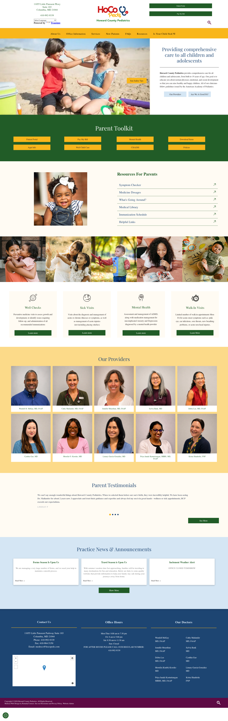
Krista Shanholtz (193, 677)
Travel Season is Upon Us (114, 562)
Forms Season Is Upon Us (46, 562)
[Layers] (72, 658)
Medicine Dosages (130, 192)
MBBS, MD (160, 680)
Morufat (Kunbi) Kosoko (165, 667)
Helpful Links (127, 222)
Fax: (37, 643)
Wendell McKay (162, 637)
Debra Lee (159, 657)
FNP (188, 680)
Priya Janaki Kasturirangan (166, 677)
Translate (55, 23)
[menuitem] (56, 34)
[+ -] (44, 670)
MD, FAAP (160, 641)
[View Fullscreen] (16, 667)
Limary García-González (196, 667)
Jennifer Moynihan (163, 647)
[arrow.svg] (214, 185)
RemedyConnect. (28, 703)
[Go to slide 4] (118, 514)
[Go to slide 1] (110, 514)
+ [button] (16, 658)
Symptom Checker (130, 185)
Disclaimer (44, 703)
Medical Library (128, 207)
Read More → (20, 581)
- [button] (16, 661)
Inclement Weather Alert (182, 562)
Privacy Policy (57, 703)
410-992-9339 (114, 650)
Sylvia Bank (191, 647)
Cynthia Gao (191, 657)
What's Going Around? (132, 200)
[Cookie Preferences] (6, 715)
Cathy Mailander (193, 637)
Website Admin (68, 703)
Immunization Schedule (133, 214)
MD (157, 670)
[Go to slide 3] (115, 514)
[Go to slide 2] (112, 514)
